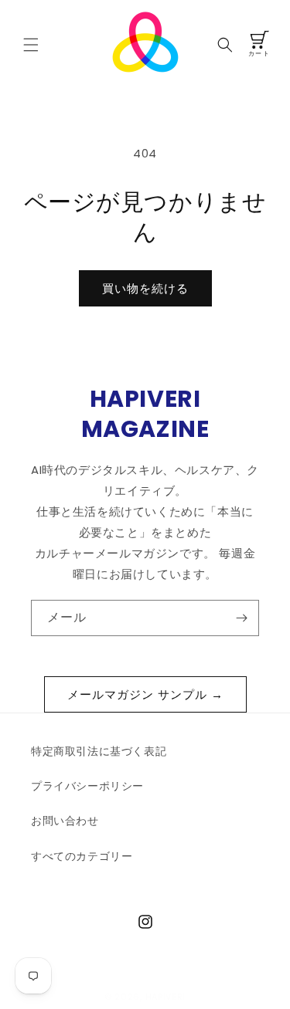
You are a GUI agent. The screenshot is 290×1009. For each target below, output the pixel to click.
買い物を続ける (145, 288)
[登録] (241, 618)
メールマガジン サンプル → (145, 694)
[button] (31, 45)
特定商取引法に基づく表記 (98, 751)
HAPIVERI (165, 996)
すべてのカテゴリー (81, 856)
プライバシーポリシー (87, 786)
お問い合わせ (65, 820)
